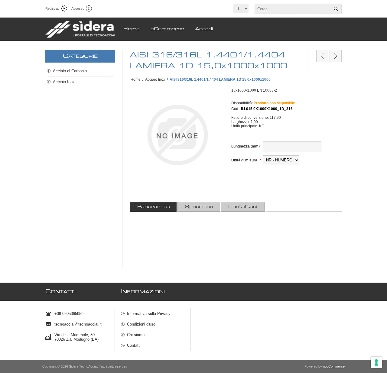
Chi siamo (136, 334)
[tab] (153, 207)
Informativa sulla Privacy (149, 313)
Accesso (77, 8)
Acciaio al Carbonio (70, 71)
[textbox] (292, 9)
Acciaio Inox (64, 81)
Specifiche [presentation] (199, 207)
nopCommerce (334, 366)
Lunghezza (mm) (245, 146)
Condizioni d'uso (141, 324)
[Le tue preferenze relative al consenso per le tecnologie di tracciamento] (376, 362)
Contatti (134, 345)
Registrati (52, 8)
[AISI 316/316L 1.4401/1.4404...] (322, 56)
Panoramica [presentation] (153, 207)
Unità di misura (244, 160)
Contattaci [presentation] (242, 207)
